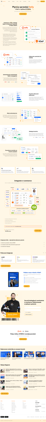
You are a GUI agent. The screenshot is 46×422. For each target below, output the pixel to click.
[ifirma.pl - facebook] (40, 420)
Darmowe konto (42, 1)
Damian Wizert (7, 389)
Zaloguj (39, 1)
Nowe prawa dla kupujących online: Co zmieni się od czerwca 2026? (37, 387)
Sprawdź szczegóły (38, 230)
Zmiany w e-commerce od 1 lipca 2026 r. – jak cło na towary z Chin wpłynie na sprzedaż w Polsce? (37, 369)
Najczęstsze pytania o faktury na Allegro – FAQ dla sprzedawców (14, 381)
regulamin (29, 312)
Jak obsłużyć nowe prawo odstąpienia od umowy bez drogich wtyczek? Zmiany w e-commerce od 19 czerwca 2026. (37, 375)
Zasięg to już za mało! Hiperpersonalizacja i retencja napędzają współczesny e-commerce (13, 387)
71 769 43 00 (43, 411)
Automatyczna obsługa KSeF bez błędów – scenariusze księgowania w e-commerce (36, 381)
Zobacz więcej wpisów (5, 393)
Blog (23, 402)
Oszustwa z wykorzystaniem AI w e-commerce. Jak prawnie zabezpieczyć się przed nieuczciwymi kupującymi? (14, 370)
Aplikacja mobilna (13, 412)
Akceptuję (27, 312)
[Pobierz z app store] (2, 417)
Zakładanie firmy (13, 402)
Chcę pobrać (26, 286)
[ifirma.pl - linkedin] (43, 420)
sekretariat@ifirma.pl (37, 411)
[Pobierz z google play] (6, 417)
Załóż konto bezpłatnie (28, 314)
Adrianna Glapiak (8, 372)
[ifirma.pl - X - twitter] (42, 420)
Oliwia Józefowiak (31, 389)
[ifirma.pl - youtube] (44, 420)
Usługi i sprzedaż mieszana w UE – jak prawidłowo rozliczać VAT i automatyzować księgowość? (14, 375)
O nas (1, 402)
